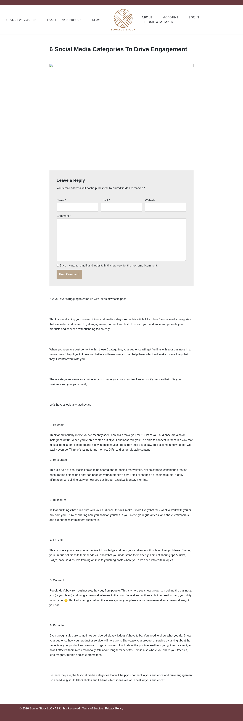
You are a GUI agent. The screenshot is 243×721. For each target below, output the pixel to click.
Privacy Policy (114, 708)
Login (194, 17)
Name (61, 200)
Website (150, 200)
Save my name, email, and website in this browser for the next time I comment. (109, 265)
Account (171, 17)
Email (105, 200)
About (147, 17)
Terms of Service (92, 708)
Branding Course (21, 19)
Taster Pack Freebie (64, 19)
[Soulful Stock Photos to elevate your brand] (123, 20)
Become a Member (157, 22)
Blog (96, 19)
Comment (64, 215)
